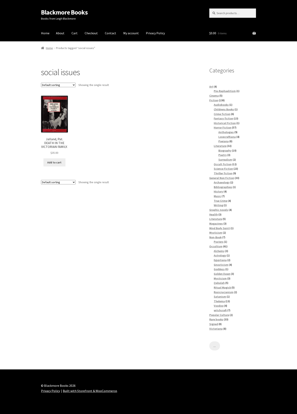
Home (45, 33)
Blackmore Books (64, 12)
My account (131, 33)
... (214, 346)
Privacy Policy (155, 33)
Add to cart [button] (54, 162)
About (60, 33)
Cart (75, 33)
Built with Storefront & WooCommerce (90, 391)
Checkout (91, 33)
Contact (110, 33)
